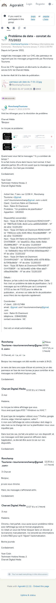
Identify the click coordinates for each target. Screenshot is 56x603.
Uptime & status (28, 595)
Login (29, 4)
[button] (51, 4)
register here (46, 17)
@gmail (17, 197)
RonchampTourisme (19, 44)
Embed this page (41, 586)
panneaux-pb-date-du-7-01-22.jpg (25, 82)
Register (40, 4)
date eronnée (9, 98)
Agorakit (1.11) (24, 586)
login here (33, 17)
